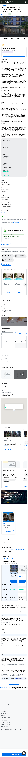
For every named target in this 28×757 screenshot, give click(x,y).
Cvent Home (3, 711)
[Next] (26, 39)
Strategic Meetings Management (8, 704)
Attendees (3, 331)
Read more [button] (6, 445)
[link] (11, 464)
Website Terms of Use (5, 724)
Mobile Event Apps (5, 702)
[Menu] (1, 2)
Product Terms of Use (5, 722)
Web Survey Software (5, 706)
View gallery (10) (21, 34)
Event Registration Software (7, 700)
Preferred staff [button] (6, 481)
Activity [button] (5, 479)
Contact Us (3, 713)
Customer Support (5, 715)
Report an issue (3, 687)
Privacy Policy (4, 720)
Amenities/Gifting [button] (11, 479)
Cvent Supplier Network (6, 693)
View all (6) (3, 212)
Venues (4, 5)
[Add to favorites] (26, 11)
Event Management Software (7, 698)
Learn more (16, 222)
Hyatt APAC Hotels (7, 523)
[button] (13, 234)
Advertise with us (4, 726)
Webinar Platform (4, 708)
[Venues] (25, 2)
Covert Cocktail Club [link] (8, 470)
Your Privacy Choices (5, 717)
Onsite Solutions (4, 695)
